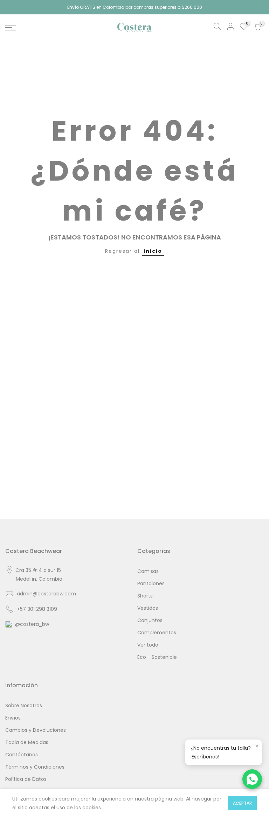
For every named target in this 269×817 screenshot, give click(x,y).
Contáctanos (21, 754)
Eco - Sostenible (157, 657)
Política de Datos (26, 779)
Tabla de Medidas (26, 742)
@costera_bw (32, 624)
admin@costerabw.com (46, 593)
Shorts (145, 595)
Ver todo (147, 644)
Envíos (13, 717)
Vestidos (147, 608)
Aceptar (242, 803)
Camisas (148, 571)
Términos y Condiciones (34, 766)
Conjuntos (150, 620)
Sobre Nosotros (23, 705)
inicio (153, 251)
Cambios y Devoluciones (35, 730)
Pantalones (151, 583)
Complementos (156, 632)
